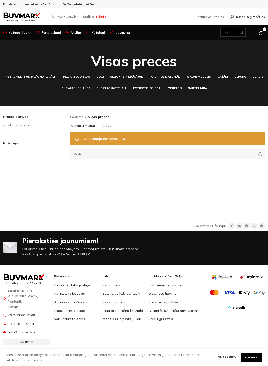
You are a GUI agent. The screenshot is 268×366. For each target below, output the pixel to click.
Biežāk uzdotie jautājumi (74, 285)
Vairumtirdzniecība (69, 319)
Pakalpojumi (113, 302)
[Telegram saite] (262, 226)
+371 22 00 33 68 (21, 315)
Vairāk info (227, 357)
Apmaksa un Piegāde (71, 302)
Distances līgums (162, 293)
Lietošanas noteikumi (165, 285)
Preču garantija (160, 319)
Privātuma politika (163, 302)
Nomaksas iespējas (69, 293)
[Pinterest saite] (247, 226)
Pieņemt (251, 357)
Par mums (111, 285)
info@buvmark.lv (22, 332)
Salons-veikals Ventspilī (121, 293)
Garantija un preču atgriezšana (173, 311)
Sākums (76, 117)
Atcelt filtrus (84, 126)
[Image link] (24, 278)
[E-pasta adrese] (239, 226)
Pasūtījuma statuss (70, 311)
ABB (108, 126)
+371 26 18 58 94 (21, 324)
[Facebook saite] (231, 226)
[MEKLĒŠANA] (260, 154)
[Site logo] (22, 16)
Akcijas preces (19, 125)
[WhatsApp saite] (254, 226)
